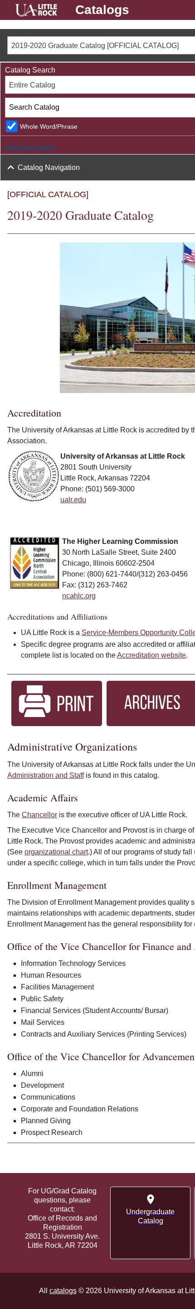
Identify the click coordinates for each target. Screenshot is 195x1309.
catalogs (63, 1290)
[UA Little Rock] (36, 11)
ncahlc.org (79, 596)
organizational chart (56, 852)
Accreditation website (151, 655)
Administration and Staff (45, 775)
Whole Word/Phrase (49, 126)
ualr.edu (73, 500)
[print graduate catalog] (56, 723)
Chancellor (39, 815)
